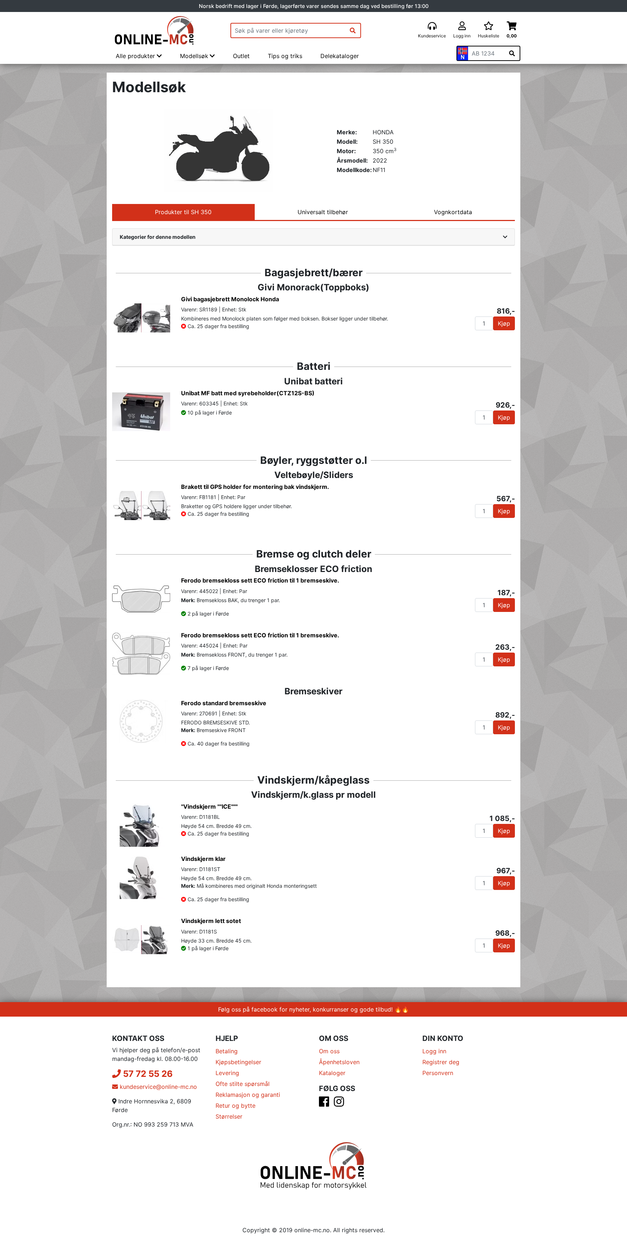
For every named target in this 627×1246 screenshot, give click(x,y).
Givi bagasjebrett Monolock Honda (230, 299)
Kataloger (332, 1073)
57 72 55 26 (147, 1074)
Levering (227, 1073)
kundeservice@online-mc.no (157, 1086)
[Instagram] (339, 1103)
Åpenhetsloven (339, 1062)
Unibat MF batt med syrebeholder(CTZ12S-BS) (248, 393)
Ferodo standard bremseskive (223, 703)
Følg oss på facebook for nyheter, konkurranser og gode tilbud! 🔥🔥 (313, 1009)
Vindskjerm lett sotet (211, 920)
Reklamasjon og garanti (248, 1094)
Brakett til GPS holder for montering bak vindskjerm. (255, 486)
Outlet (241, 56)
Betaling (227, 1051)
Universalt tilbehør (323, 212)
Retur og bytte (235, 1105)
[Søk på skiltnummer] (512, 53)
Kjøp (504, 323)
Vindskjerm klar (203, 858)
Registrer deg (440, 1062)
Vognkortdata (453, 212)
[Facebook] (324, 1103)
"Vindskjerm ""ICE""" (209, 806)
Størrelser (229, 1116)
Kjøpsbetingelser (238, 1062)
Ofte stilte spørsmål (243, 1083)
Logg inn (434, 1051)
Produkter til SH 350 (183, 212)
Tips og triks (285, 56)
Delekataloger (339, 56)
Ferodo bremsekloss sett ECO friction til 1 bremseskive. (260, 580)
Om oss (329, 1051)
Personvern (437, 1073)
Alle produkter (136, 56)
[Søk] (352, 30)
